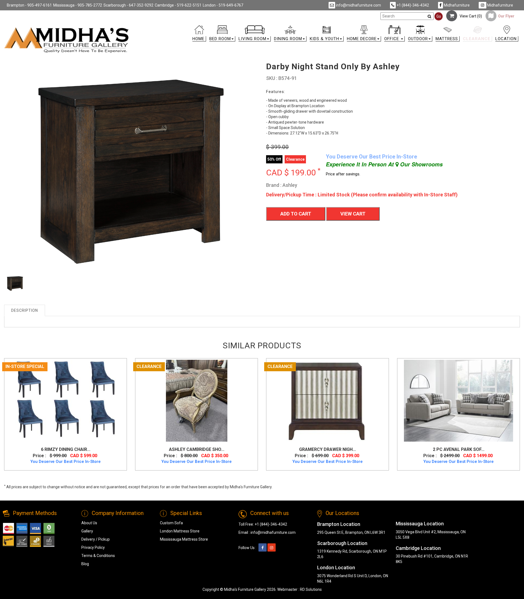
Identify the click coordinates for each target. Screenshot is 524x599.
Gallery (87, 531)
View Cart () (469, 16)
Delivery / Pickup (95, 539)
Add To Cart (295, 214)
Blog (85, 564)
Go (438, 16)
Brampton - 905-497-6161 (29, 5)
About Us (89, 523)
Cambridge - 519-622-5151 (178, 5)
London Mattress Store (180, 531)
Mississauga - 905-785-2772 (77, 5)
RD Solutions (311, 589)
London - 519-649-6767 (223, 5)
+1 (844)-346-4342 (412, 5)
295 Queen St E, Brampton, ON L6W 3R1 (351, 532)
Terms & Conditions (98, 555)
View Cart (352, 214)
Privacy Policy (93, 547)
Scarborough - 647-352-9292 (128, 5)
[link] (326, 27)
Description (24, 310)
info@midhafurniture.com (358, 5)
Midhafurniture (456, 5)
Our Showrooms (420, 164)
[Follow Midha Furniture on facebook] (262, 548)
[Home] (66, 40)
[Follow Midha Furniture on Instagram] (271, 548)
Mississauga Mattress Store (184, 539)
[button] (222, 34)
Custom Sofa (171, 523)
